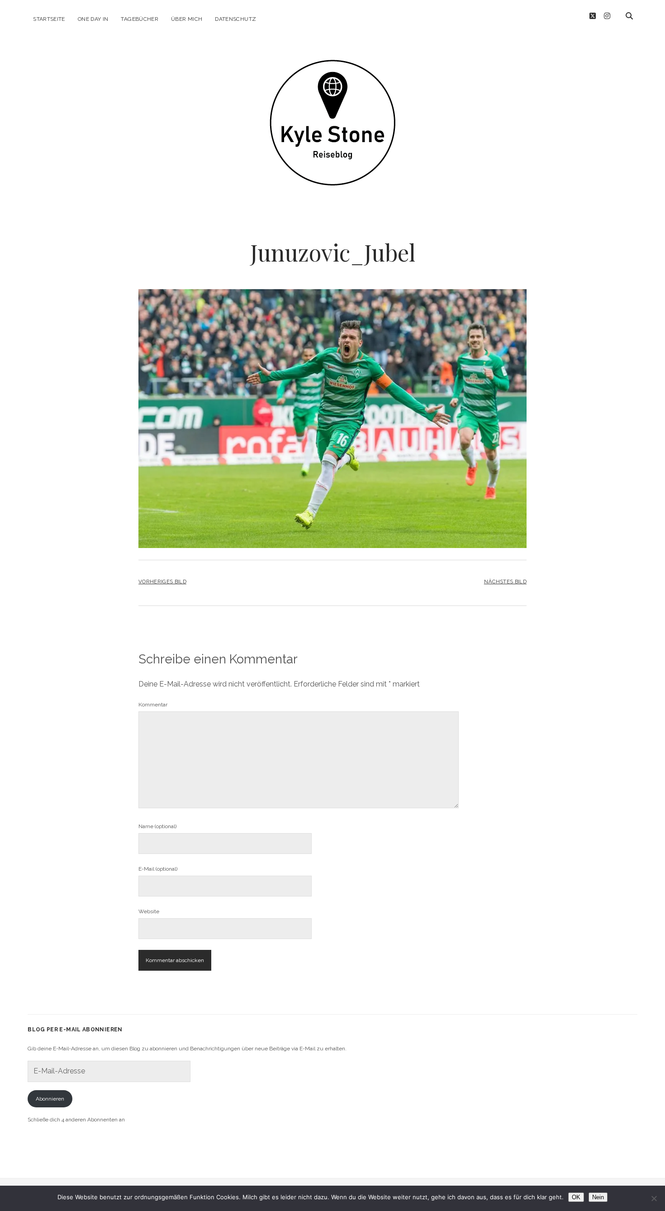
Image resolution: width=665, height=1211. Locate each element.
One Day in (93, 19)
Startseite (49, 19)
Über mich (186, 19)
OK (576, 1197)
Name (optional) (157, 826)
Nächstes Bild (505, 581)
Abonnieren (50, 1099)
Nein (598, 1197)
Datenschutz (235, 19)
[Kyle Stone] (332, 173)
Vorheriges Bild (162, 581)
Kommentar (152, 704)
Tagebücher (139, 19)
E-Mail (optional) (157, 869)
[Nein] (653, 1198)
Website (148, 911)
